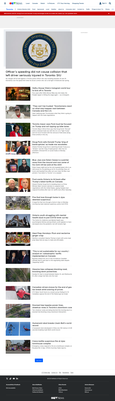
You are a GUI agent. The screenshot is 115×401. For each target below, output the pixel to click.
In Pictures (51, 3)
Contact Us (80, 9)
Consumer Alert (70, 9)
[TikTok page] (10, 379)
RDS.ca (87, 392)
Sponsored (40, 9)
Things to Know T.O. (97, 9)
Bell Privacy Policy (37, 388)
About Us (61, 9)
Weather (53, 9)
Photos (107, 9)
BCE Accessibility (10, 388)
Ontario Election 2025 (23, 9)
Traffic (88, 9)
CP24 (60, 388)
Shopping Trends (78, 3)
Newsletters (65, 372)
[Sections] (5, 3)
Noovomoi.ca (88, 390)
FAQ (60, 372)
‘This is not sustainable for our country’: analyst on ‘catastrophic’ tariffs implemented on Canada (50, 253)
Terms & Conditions (37, 390)
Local (28, 3)
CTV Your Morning (63, 3)
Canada (35, 3)
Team (71, 372)
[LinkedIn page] (17, 379)
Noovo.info (88, 388)
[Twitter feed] (7, 379)
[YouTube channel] (14, 379)
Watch (42, 3)
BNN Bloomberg (63, 390)
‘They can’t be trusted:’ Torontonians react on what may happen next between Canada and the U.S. (52, 108)
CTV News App (46, 372)
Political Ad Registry (37, 392)
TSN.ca (61, 392)
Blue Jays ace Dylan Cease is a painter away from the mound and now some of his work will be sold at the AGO (50, 162)
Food (33, 9)
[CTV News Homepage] (15, 3)
